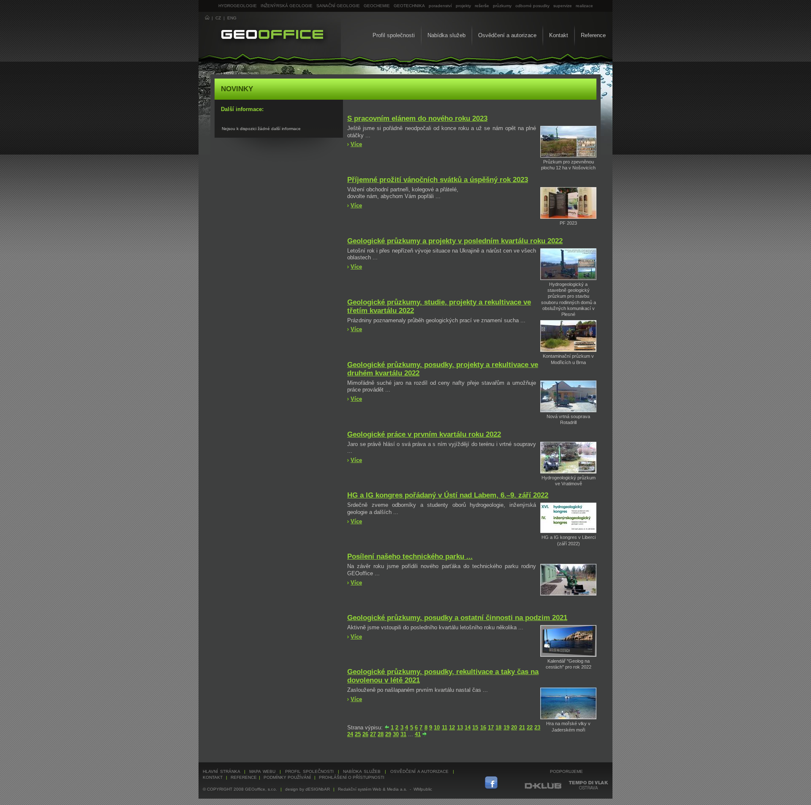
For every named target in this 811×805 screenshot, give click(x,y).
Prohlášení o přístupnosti (351, 777)
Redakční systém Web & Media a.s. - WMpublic (385, 789)
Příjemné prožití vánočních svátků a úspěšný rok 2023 (437, 180)
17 (491, 727)
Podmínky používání (287, 777)
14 (468, 727)
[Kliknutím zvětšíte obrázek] (568, 155)
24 (350, 734)
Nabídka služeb (446, 35)
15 (475, 727)
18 (498, 727)
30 (396, 734)
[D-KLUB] (543, 788)
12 (452, 727)
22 (530, 727)
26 (365, 734)
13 (460, 727)
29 (388, 734)
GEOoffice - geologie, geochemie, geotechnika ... (264, 33)
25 (358, 734)
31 (403, 734)
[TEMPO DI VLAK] (588, 788)
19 (506, 727)
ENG (232, 18)
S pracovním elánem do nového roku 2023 (417, 118)
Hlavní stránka (221, 771)
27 (373, 734)
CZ (218, 18)
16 (483, 727)
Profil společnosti (394, 35)
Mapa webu (262, 771)
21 (522, 727)
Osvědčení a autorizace (507, 35)
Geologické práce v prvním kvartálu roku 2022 (424, 434)
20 (514, 727)
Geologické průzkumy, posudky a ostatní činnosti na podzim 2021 (457, 618)
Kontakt (558, 35)
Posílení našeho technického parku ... (410, 556)
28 (381, 734)
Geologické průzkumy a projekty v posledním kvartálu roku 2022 (455, 241)
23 (537, 727)
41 (418, 734)
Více (356, 144)
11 (444, 727)
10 (437, 727)
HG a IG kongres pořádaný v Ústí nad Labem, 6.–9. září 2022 (447, 495)
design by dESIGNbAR (307, 789)
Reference (593, 35)
